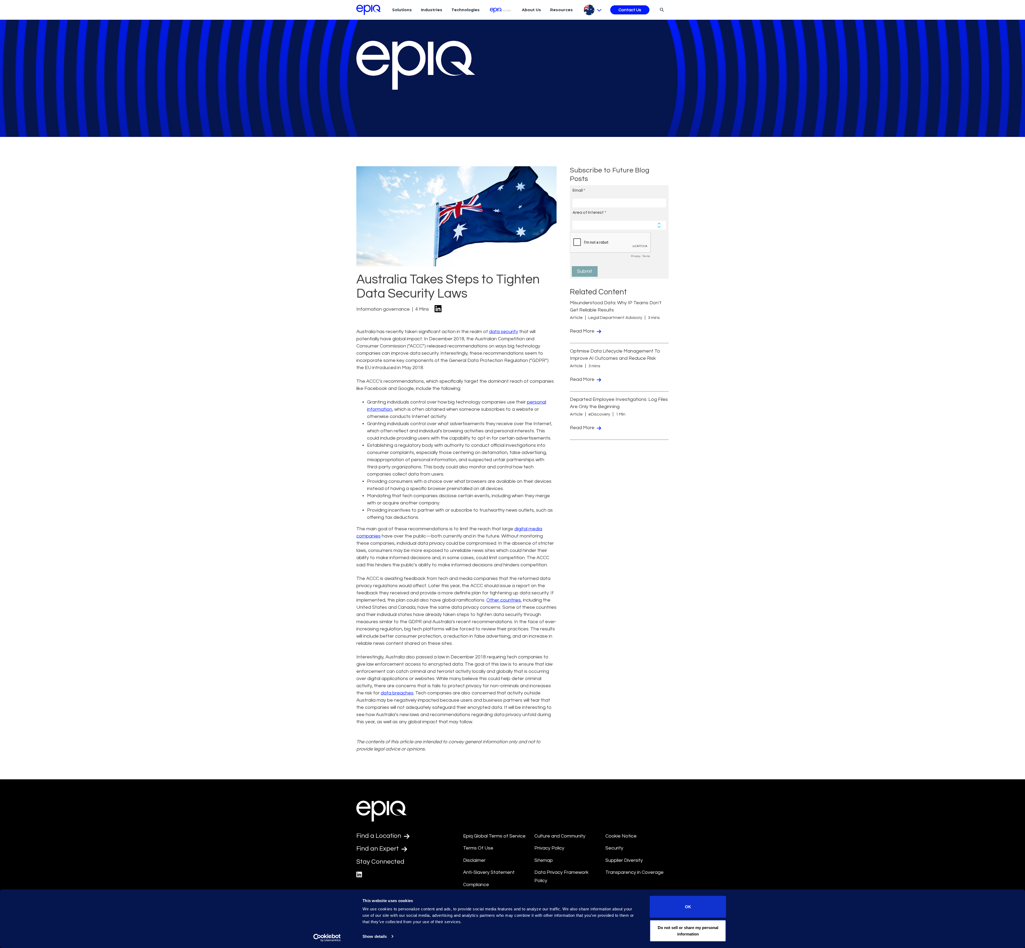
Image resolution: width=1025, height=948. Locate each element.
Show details (374, 936)
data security (503, 331)
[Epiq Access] (501, 9)
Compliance (476, 884)
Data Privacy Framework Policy (561, 876)
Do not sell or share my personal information (688, 930)
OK (688, 906)
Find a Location (379, 835)
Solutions (402, 9)
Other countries (503, 600)
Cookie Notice (621, 836)
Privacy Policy (549, 848)
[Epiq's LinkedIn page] (359, 874)
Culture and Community (559, 836)
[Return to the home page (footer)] (368, 10)
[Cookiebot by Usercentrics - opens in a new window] (327, 938)
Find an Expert (378, 848)
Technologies (465, 9)
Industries (431, 9)
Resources (561, 9)
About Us (531, 9)
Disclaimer (474, 860)
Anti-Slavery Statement (489, 872)
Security (614, 848)
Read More (583, 331)
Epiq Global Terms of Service (494, 836)
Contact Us (629, 10)
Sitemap (543, 860)
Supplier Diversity (624, 860)
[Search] (661, 9)
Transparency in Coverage (634, 872)
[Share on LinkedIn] (438, 309)
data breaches (397, 693)
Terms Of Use (478, 848)
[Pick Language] (593, 10)
